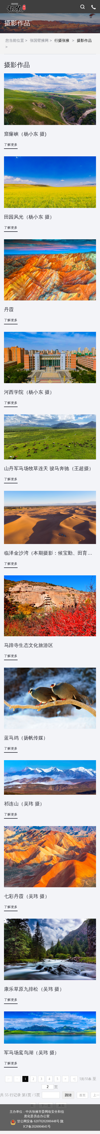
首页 (82, 1095)
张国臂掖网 (39, 40)
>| (74, 1079)
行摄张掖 (61, 40)
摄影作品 (84, 40)
